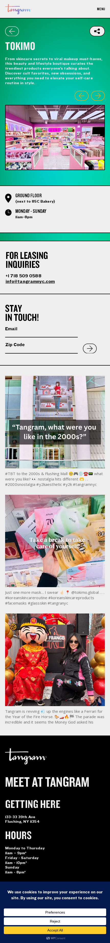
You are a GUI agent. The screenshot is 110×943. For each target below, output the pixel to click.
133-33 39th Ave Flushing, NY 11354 (22, 819)
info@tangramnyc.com (30, 281)
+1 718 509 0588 (23, 276)
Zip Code (15, 344)
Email (11, 329)
